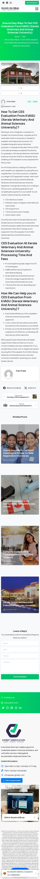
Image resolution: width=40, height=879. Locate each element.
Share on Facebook (14, 388)
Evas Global (12, 343)
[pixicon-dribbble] (16, 707)
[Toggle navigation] (37, 9)
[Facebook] (3, 3)
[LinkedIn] (7, 3)
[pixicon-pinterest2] (12, 707)
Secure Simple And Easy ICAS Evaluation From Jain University (19, 603)
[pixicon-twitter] (3, 707)
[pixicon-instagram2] (7, 707)
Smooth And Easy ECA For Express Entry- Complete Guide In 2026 (19, 504)
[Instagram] (10, 3)
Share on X (32, 388)
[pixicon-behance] (20, 707)
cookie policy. (15, 875)
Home (17, 36)
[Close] (36, 873)
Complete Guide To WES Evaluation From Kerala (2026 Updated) (18, 554)
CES (23, 36)
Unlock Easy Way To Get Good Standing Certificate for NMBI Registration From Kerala (18, 453)
